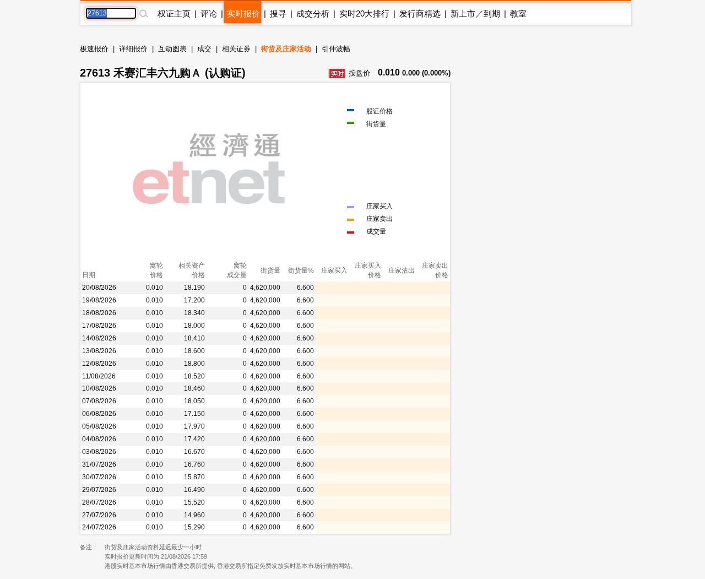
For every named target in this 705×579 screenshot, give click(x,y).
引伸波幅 (336, 49)
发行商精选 (420, 13)
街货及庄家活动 (286, 49)
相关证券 (236, 49)
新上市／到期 (475, 13)
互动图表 (172, 49)
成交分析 (312, 13)
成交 (204, 49)
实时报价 (243, 13)
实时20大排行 (364, 13)
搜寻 (278, 13)
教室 (518, 13)
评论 (208, 13)
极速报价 (94, 49)
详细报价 (133, 49)
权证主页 (174, 13)
